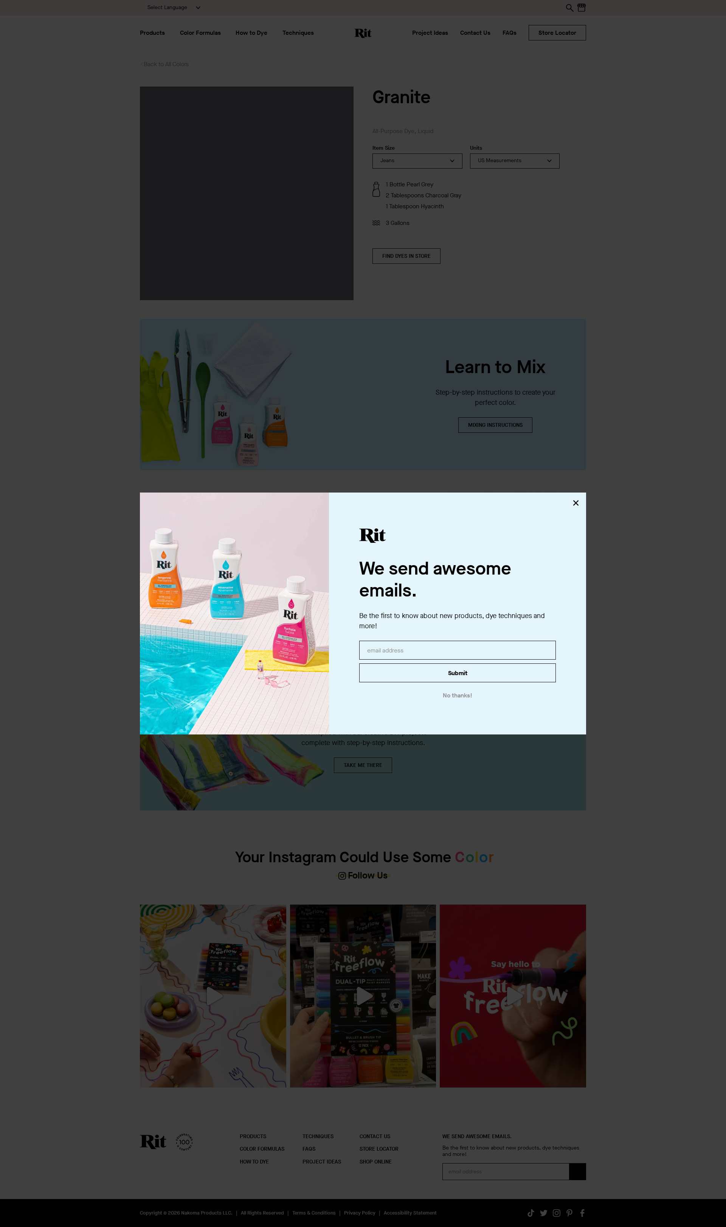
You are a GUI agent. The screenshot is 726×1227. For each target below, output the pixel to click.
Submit (457, 673)
